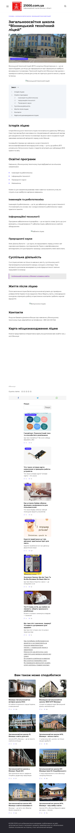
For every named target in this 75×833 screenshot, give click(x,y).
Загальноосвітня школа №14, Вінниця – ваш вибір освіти (51, 804)
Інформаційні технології (26, 100)
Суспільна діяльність (22, 106)
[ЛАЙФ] (33, 573)
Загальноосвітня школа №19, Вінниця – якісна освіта (51, 735)
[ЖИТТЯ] (37, 463)
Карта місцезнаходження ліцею (26, 115)
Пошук (26, 404)
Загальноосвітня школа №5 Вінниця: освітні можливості (20, 804)
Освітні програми (21, 95)
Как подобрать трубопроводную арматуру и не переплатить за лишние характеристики (36, 643)
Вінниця (12, 386)
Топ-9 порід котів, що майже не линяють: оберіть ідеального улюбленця (37, 609)
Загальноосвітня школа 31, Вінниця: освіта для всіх (20, 735)
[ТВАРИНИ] (37, 603)
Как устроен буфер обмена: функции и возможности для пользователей (36, 505)
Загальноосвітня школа (19, 59)
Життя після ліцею (21, 109)
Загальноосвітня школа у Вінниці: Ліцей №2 (19, 770)
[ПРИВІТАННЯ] (37, 535)
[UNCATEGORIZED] (37, 430)
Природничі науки (24, 103)
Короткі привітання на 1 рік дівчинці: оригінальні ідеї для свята (36, 541)
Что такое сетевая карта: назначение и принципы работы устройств (37, 469)
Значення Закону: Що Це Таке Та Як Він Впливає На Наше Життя (37, 578)
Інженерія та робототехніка (28, 98)
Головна (11, 16)
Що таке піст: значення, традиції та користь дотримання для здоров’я (37, 625)
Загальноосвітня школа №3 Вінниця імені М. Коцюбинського (52, 770)
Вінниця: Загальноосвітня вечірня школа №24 (19, 701)
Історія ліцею (19, 92)
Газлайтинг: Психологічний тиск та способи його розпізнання (37, 434)
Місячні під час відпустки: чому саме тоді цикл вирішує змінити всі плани (37, 654)
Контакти (17, 112)
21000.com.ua (33, 5)
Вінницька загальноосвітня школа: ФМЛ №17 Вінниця (50, 701)
